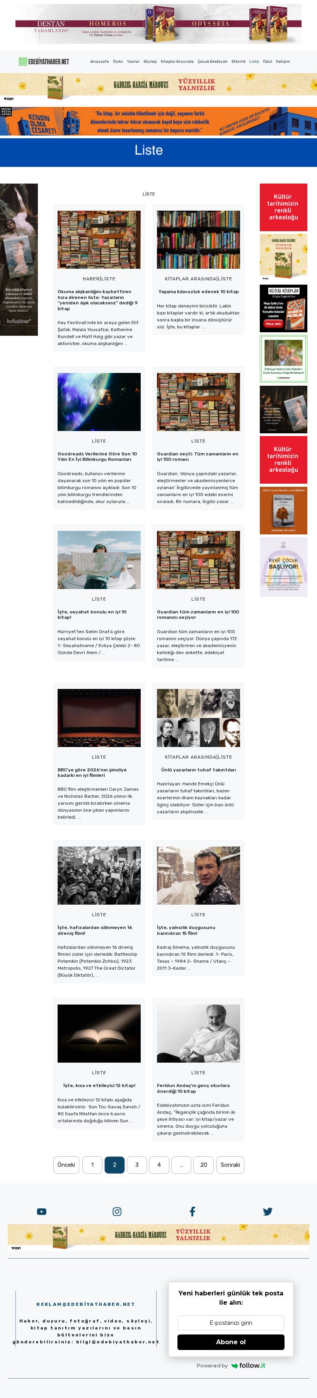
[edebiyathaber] (158, 133)
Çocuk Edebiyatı (213, 61)
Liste (254, 61)
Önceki (66, 1164)
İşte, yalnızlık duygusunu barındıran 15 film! (186, 930)
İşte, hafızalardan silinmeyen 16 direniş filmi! (95, 930)
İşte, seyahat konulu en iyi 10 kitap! (92, 614)
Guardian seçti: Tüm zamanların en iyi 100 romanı (198, 456)
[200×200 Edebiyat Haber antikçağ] (283, 431)
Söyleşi (150, 61)
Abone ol (231, 1342)
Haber (91, 279)
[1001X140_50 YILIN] (158, 42)
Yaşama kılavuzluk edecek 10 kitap (198, 291)
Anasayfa (99, 61)
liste (108, 279)
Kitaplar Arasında (177, 61)
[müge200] (283, 330)
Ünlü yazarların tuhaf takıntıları (198, 770)
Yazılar (133, 61)
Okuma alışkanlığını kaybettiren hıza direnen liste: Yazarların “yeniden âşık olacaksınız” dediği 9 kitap (98, 300)
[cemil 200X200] (283, 380)
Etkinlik (238, 61)
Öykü (118, 61)
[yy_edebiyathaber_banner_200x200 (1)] (283, 279)
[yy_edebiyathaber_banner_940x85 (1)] (158, 99)
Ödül (267, 61)
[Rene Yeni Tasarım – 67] (283, 594)
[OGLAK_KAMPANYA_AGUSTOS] (283, 229)
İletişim (283, 61)
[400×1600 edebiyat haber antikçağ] (19, 333)
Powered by (212, 1365)
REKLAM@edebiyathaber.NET (86, 1304)
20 (203, 1164)
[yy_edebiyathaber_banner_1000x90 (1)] (158, 1249)
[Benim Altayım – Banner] (283, 532)
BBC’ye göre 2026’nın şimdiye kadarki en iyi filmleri (92, 772)
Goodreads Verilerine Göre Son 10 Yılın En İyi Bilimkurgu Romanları (97, 456)
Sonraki (230, 1164)
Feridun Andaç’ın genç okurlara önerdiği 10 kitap (193, 1088)
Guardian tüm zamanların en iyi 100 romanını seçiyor (198, 614)
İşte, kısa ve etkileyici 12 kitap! (99, 1085)
